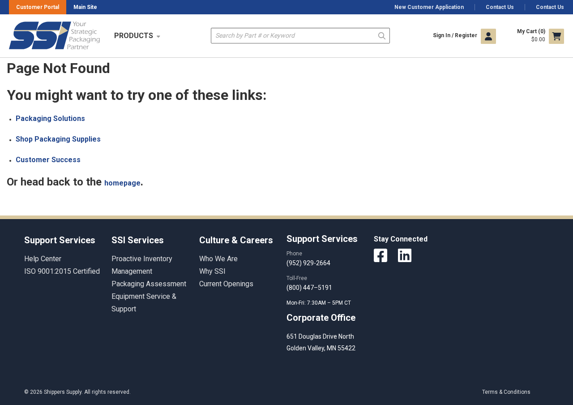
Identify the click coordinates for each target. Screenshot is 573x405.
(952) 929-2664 (308, 263)
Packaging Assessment (148, 284)
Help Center (42, 258)
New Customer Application (429, 7)
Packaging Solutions (50, 118)
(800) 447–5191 (309, 287)
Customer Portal (37, 7)
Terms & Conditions (506, 392)
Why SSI (212, 271)
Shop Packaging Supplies (58, 139)
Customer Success (48, 159)
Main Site (85, 7)
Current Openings (226, 284)
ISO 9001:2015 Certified (62, 271)
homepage (122, 183)
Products (133, 35)
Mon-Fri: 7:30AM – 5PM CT (319, 303)
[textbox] (300, 35)
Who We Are (218, 258)
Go (382, 35)
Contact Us (500, 7)
